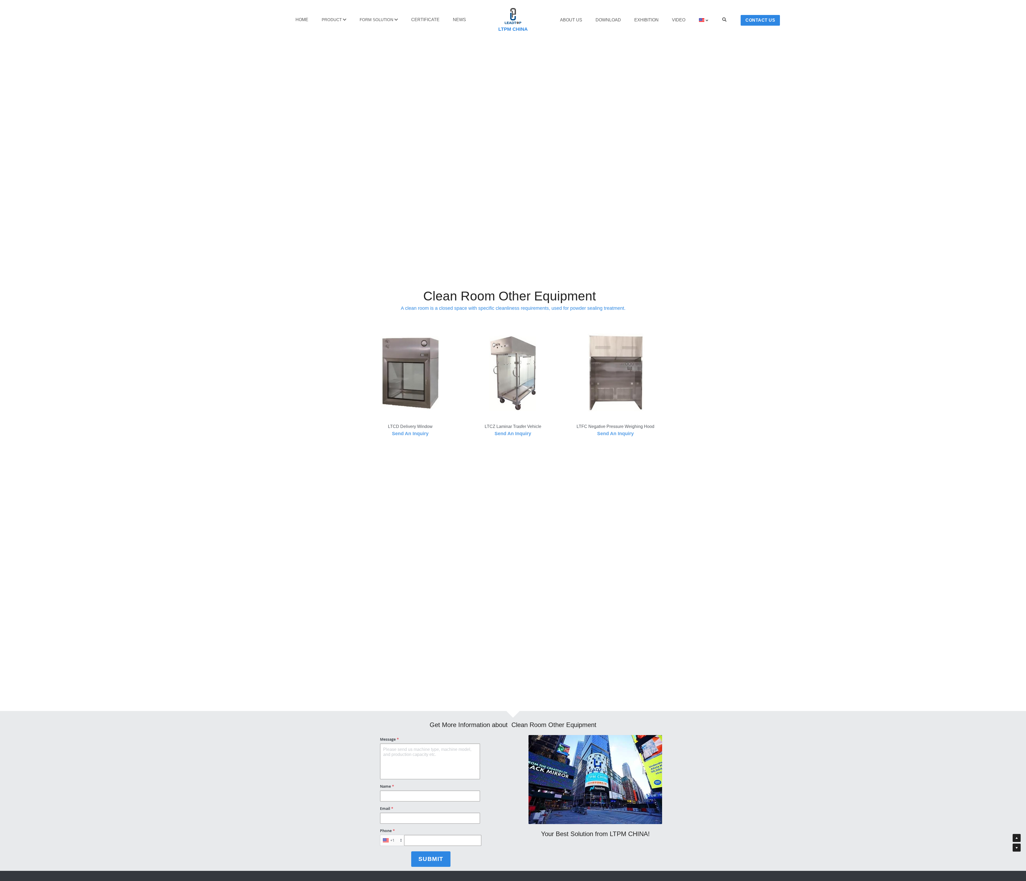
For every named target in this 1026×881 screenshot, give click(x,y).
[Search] (724, 20)
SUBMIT (430, 859)
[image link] (513, 15)
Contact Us (760, 20)
